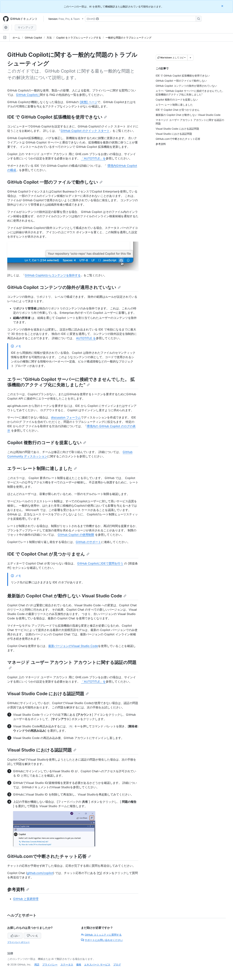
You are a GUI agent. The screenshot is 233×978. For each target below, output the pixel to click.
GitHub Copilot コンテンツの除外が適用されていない (61, 287)
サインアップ (25, 27)
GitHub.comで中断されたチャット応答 (47, 856)
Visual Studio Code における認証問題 (45, 693)
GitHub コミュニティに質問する (103, 934)
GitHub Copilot (33, 37)
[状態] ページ (88, 102)
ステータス (66, 964)
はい (16, 935)
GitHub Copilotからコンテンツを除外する (53, 275)
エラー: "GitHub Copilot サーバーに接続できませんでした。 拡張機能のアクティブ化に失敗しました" (71, 382)
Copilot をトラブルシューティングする (78, 37)
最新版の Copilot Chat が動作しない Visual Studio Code (64, 595)
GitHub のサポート (88, 542)
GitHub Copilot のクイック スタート (85, 131)
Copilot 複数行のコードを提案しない (44, 442)
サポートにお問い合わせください (104, 939)
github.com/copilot (40, 873)
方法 (49, 37)
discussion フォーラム (66, 417)
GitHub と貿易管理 (25, 899)
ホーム (16, 37)
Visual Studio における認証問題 (39, 750)
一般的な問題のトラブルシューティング (128, 37)
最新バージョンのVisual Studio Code (73, 646)
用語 (36, 964)
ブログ (117, 964)
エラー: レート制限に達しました (39, 468)
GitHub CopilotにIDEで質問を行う (100, 563)
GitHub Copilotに (28, 95)
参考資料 (16, 889)
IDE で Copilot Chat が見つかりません (46, 554)
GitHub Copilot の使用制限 (76, 534)
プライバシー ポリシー (18, 942)
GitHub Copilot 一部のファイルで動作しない (52, 182)
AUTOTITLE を (86, 338)
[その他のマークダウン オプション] (190, 58)
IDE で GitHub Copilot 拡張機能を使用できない (54, 117)
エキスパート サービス (97, 964)
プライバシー (50, 964)
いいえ (34, 935)
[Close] (223, 6)
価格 (78, 964)
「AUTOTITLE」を (93, 158)
